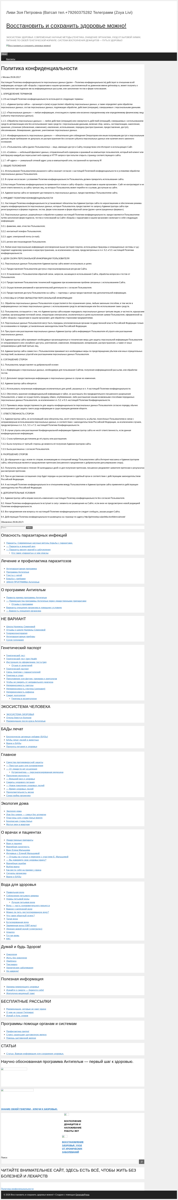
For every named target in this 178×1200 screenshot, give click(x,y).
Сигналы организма (16, 873)
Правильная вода (15, 892)
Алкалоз (10, 932)
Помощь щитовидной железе (21, 1038)
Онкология (11, 954)
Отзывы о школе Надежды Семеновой (25, 630)
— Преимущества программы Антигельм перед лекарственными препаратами (46, 601)
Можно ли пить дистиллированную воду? (27, 912)
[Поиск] (141, 1161)
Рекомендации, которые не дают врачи (26, 1009)
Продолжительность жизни (20, 792)
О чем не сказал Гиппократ (20, 1012)
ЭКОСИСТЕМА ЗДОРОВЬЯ (20, 714)
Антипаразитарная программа (21, 568)
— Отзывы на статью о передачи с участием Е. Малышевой (37, 857)
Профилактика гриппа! (17, 1031)
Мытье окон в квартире (18, 824)
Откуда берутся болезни (18, 717)
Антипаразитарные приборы (20, 636)
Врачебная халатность (17, 846)
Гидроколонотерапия (16, 633)
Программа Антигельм (17, 572)
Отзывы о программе (22, 604)
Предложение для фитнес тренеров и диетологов (31, 678)
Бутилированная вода (17, 922)
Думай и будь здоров (17, 1015)
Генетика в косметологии (24, 698)
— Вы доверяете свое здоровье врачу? (26, 860)
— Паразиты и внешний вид (20, 546)
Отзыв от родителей (21, 665)
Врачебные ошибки (16, 863)
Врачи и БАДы (13, 743)
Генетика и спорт (14, 675)
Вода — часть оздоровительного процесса (28, 905)
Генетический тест (15, 655)
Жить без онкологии (16, 958)
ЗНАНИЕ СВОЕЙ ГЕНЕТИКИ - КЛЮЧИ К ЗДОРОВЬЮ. (29, 1109)
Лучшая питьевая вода (23, 902)
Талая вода (12, 919)
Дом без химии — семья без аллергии (26, 814)
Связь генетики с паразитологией (23, 672)
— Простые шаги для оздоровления (24, 765)
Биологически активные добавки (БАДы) (27, 736)
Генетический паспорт (17, 669)
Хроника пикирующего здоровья (22, 987)
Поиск (4, 1157)
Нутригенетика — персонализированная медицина (37, 772)
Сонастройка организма (18, 795)
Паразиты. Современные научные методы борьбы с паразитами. (39, 543)
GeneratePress (82, 1195)
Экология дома (14, 811)
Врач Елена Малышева (18, 850)
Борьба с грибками (16, 578)
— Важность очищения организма (23, 611)
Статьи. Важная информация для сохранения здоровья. (35, 1053)
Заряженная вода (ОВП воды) (21, 925)
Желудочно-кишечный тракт (20, 993)
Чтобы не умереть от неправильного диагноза (29, 682)
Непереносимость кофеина (20, 692)
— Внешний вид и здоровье (20, 779)
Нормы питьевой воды (17, 899)
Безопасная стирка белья (19, 821)
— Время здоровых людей (19, 789)
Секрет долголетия (15, 695)
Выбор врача (12, 866)
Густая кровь (12, 935)
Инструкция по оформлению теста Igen (26, 662)
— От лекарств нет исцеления (21, 769)
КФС (8, 939)
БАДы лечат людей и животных (22, 740)
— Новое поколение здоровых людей (25, 785)
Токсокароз (11, 964)
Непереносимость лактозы (19, 685)
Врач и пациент (14, 843)
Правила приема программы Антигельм (26, 597)
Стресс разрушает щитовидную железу (26, 1034)
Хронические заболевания (19, 967)
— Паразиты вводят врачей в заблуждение (28, 549)
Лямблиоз (11, 961)
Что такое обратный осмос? (20, 915)
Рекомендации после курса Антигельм (25, 721)
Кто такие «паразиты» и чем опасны (29, 553)
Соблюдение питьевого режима (22, 895)
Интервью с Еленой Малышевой (23, 853)
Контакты (10, 59)
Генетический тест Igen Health (21, 659)
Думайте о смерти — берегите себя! (25, 990)
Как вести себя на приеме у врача (23, 870)
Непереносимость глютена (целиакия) (25, 689)
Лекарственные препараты (19, 840)
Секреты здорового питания (20, 782)
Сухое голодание (15, 640)
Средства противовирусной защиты (24, 762)
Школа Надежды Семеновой (20, 626)
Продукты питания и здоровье (21, 746)
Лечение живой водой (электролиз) (24, 929)
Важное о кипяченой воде (19, 909)
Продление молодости (17, 775)
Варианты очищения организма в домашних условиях (34, 607)
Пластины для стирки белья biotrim (24, 818)
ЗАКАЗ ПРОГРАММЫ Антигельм (22, 582)
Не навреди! (12, 971)
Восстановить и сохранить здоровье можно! (66, 25)
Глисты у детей (14, 575)
